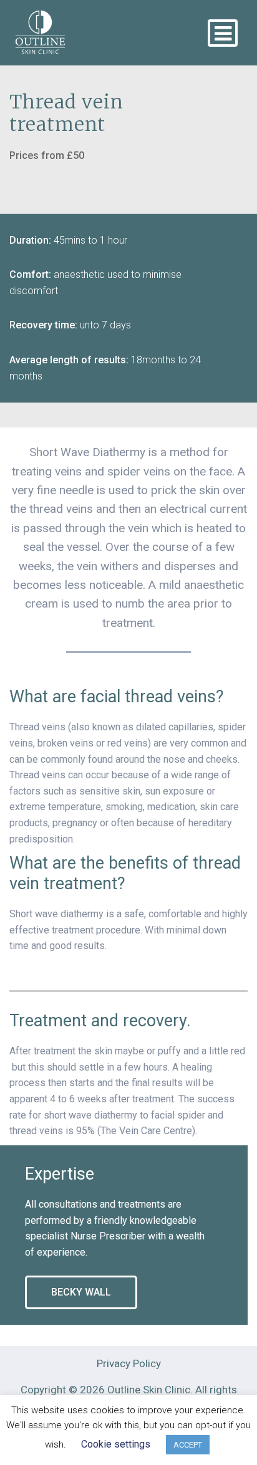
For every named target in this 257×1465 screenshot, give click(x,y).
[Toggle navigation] (223, 33)
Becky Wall (81, 1292)
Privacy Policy (129, 1363)
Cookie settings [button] (115, 1444)
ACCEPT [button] (187, 1444)
